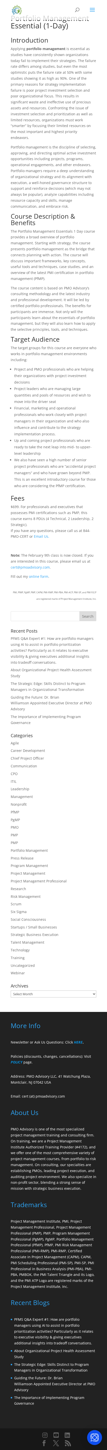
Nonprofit (19, 804)
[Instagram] (45, 1435)
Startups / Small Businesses (34, 927)
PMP (14, 835)
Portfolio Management (29, 850)
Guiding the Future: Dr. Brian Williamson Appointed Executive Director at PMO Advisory (51, 703)
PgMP (15, 819)
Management (22, 796)
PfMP (15, 812)
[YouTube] (56, 1435)
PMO (15, 827)
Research (18, 888)
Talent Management (27, 942)
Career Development (28, 750)
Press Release (22, 858)
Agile (15, 743)
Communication (24, 766)
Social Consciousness (28, 919)
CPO (14, 773)
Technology (20, 950)
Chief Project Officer (27, 758)
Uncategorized (23, 965)
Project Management (28, 873)
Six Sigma (19, 911)
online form (38, 576)
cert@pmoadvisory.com (30, 567)
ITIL (13, 781)
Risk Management (26, 896)
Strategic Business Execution (34, 934)
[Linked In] (67, 1435)
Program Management (29, 865)
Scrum (16, 904)
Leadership (20, 789)
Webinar (18, 973)
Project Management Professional (39, 881)
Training (18, 957)
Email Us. (41, 536)
